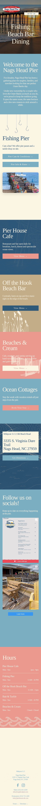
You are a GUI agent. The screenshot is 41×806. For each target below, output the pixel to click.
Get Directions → (20, 458)
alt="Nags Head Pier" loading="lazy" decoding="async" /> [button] (20, 187)
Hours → (16, 804)
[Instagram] (23, 785)
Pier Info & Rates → (20, 164)
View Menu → (20, 256)
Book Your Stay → (20, 408)
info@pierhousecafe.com (20, 798)
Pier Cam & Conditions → (20, 156)
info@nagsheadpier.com (20, 792)
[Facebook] (18, 785)
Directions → (24, 804)
